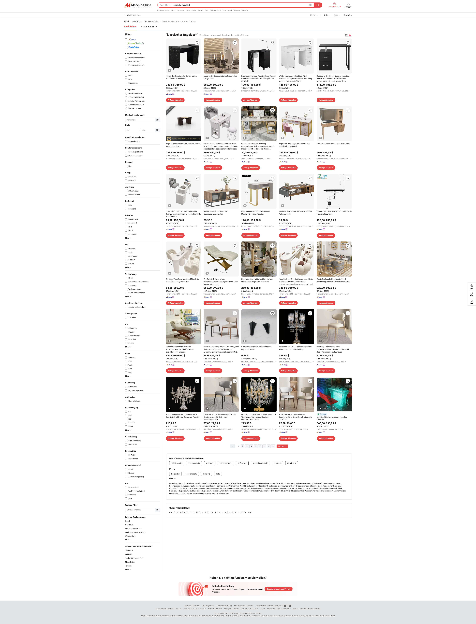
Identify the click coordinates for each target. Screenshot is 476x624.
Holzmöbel (180, 10)
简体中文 (179, 608)
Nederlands (271, 608)
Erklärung (197, 606)
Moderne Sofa (191, 10)
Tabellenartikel (176, 463)
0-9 (170, 512)
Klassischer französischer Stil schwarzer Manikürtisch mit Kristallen (181, 77)
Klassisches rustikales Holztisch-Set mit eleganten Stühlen (256, 347)
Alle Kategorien (133, 15)
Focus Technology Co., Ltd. (236, 613)
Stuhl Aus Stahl (215, 10)
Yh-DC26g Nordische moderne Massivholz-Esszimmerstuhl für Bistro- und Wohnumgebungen (220, 417)
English (170, 608)
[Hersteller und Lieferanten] (137, 5)
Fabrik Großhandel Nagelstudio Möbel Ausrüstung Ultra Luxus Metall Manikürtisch (333, 280)
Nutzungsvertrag (208, 606)
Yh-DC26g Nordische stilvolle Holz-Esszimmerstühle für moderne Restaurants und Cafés (295, 417)
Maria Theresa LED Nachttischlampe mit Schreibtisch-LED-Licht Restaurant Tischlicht (183, 415)
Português (227, 608)
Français (203, 608)
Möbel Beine (129, 562)
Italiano (236, 608)
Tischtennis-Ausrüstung (134, 558)
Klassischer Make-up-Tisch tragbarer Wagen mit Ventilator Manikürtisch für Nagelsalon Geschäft (258, 78)
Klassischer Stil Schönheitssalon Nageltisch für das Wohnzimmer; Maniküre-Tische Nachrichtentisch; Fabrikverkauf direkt (333, 78)
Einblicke (278, 606)
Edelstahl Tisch (225, 463)
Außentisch (242, 463)
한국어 (255, 608)
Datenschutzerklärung (224, 606)
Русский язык (246, 608)
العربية (263, 608)
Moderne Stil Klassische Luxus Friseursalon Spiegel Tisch (220, 77)
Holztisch (209, 463)
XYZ (249, 512)
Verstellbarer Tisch (260, 463)
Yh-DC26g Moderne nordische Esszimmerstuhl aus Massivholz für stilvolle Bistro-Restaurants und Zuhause (333, 349)
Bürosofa (237, 10)
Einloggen (348, 6)
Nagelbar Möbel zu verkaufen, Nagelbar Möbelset (332, 418)
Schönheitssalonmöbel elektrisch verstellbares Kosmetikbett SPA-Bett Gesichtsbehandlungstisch (180, 349)
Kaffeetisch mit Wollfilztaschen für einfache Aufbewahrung (295, 212)
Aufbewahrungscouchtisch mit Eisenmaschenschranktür (215, 212)
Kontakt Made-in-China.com (243, 606)
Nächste (281, 446)
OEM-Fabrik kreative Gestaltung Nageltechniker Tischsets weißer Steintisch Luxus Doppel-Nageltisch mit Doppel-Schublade (257, 146)
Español (211, 608)
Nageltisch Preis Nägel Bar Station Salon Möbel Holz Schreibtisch (294, 144)
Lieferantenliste (149, 26)
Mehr (171, 478)
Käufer (313, 15)
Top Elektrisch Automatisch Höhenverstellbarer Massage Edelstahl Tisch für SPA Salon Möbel (221, 281)
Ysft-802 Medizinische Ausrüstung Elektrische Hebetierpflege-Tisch (334, 212)
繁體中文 (187, 608)
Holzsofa (245, 10)
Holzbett (200, 10)
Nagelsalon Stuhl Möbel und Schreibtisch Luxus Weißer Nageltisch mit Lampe (257, 280)
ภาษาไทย (286, 608)
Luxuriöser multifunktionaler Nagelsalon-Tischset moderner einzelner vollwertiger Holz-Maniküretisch (183, 214)
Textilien (128, 566)
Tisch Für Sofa (194, 463)
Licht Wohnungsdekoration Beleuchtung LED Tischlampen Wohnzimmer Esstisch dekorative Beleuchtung (258, 417)
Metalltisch (291, 463)
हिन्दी (279, 608)
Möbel (173, 10)
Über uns (188, 606)
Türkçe (294, 608)
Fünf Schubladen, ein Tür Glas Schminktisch (333, 143)
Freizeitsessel (227, 10)
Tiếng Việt (302, 608)
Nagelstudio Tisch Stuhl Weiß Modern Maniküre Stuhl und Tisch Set (255, 212)
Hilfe (326, 15)
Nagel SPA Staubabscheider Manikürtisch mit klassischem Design (183, 144)
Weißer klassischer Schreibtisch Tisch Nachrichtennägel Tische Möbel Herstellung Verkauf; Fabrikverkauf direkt (295, 78)
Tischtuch (129, 550)
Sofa (206, 10)
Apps (336, 15)
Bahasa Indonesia (314, 608)
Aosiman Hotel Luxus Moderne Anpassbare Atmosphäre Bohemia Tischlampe (295, 347)
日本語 (195, 608)
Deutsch (219, 608)
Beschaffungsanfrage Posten (278, 589)
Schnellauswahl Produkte (264, 606)
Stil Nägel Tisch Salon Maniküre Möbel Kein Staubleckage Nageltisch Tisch (182, 280)
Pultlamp (128, 554)
